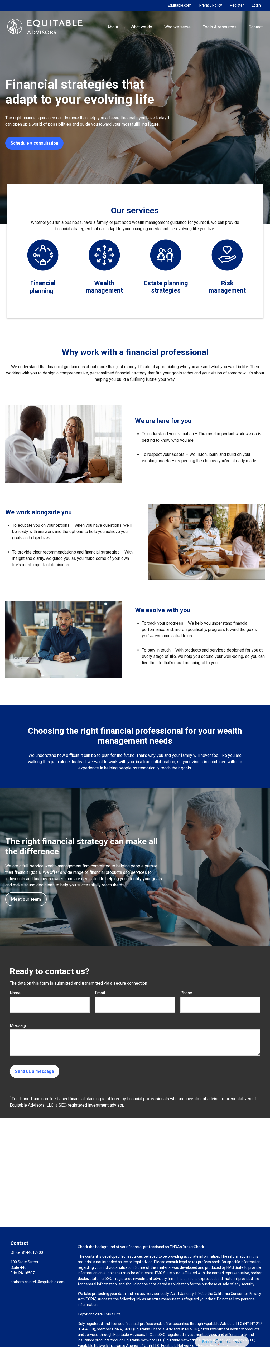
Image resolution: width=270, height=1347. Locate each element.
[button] (112, 26)
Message (18, 1025)
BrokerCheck (193, 1247)
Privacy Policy (210, 5)
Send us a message (34, 1071)
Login (256, 5)
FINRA (117, 1329)
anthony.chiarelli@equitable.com (38, 1282)
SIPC (128, 1329)
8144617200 (32, 1252)
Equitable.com (179, 5)
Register (237, 5)
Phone (186, 992)
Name (15, 992)
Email (100, 992)
